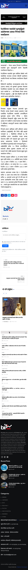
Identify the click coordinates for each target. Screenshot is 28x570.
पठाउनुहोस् (5, 245)
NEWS (2, 37)
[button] (3, 293)
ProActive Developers (22, 567)
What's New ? (5, 505)
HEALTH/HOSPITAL (6, 511)
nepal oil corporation (6, 190)
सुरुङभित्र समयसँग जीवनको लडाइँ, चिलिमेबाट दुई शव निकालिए (14, 406)
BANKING (4, 497)
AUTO (3, 386)
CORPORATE (4, 368)
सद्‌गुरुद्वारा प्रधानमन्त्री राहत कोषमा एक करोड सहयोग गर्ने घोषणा (15, 279)
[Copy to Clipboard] (15, 195)
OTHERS (4, 516)
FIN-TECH (4, 508)
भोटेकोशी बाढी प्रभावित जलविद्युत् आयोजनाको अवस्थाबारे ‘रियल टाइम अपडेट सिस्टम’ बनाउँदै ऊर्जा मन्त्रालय (14, 263)
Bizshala (6, 216)
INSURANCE (5, 514)
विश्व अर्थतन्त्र (4, 343)
